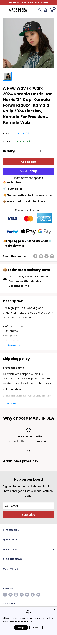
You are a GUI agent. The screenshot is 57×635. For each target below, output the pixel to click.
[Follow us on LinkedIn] (38, 594)
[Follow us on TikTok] (33, 594)
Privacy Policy (26, 621)
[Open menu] (4, 10)
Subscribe (28, 514)
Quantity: (9, 151)
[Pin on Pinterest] (41, 256)
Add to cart (28, 162)
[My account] (45, 10)
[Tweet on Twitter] (46, 256)
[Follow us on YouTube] (27, 594)
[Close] (54, 609)
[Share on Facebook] (35, 256)
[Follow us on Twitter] (10, 594)
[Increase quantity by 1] (40, 151)
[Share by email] (52, 256)
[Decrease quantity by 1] (20, 151)
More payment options (28, 178)
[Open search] (40, 10)
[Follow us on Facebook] (5, 594)
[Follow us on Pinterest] (22, 594)
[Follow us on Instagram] (16, 594)
